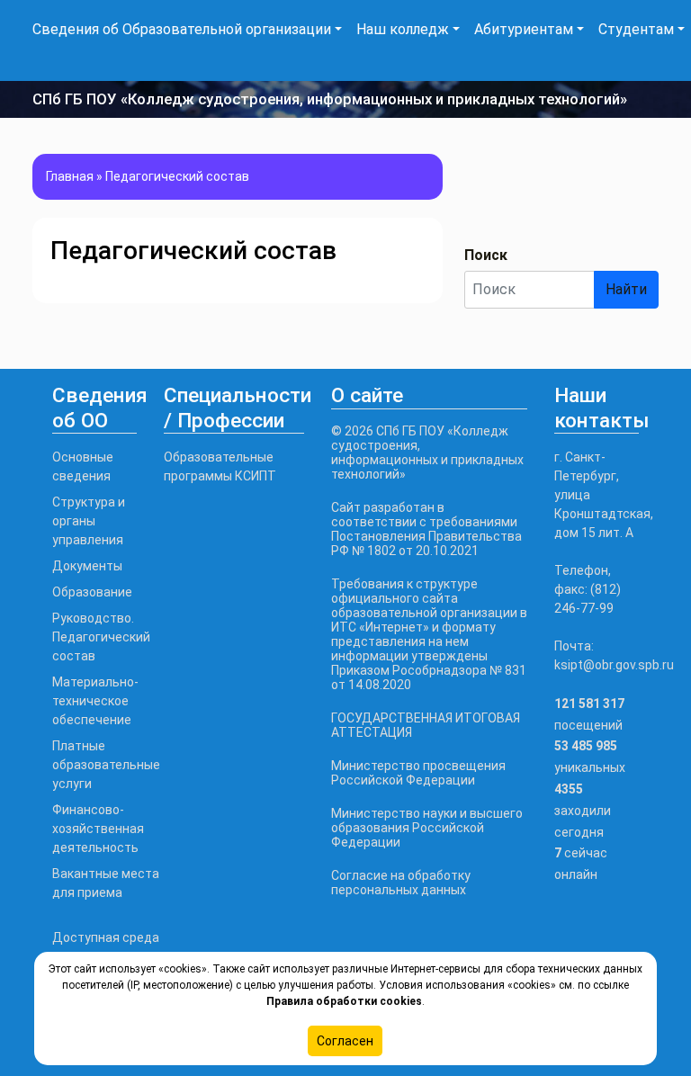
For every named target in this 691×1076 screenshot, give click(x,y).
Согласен (345, 1041)
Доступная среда (105, 937)
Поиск (485, 255)
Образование (92, 592)
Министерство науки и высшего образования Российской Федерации (427, 827)
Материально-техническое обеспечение (95, 701)
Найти (626, 289)
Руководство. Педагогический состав (101, 637)
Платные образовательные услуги (106, 765)
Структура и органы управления (88, 521)
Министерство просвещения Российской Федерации (418, 772)
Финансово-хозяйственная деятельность (98, 829)
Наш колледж (402, 29)
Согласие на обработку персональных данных (401, 882)
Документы (87, 566)
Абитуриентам (523, 29)
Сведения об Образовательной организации (181, 29)
